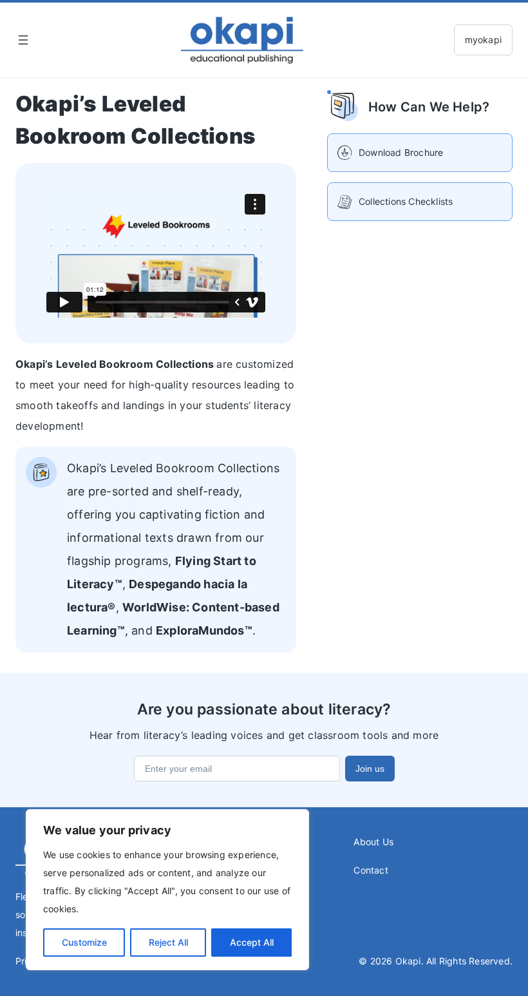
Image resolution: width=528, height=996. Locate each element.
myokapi (483, 39)
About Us (373, 841)
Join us (369, 768)
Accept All (252, 942)
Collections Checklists (406, 201)
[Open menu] (23, 40)
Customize (84, 942)
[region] (167, 889)
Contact (371, 870)
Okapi (408, 960)
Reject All (168, 942)
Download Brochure (401, 152)
